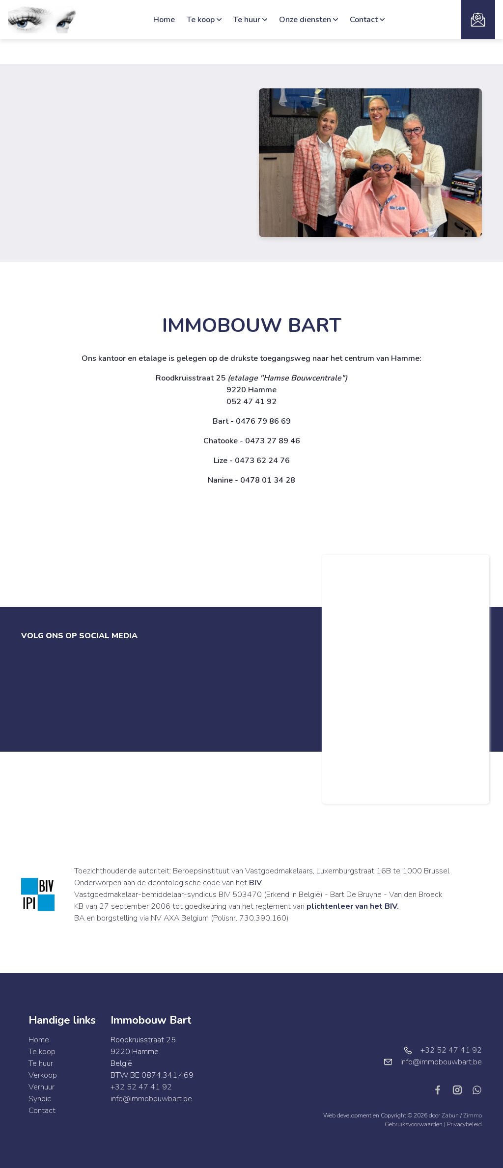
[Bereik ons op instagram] (461, 1089)
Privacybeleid (464, 1124)
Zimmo (472, 1115)
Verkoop (42, 1075)
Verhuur (41, 1087)
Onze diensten (305, 19)
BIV (255, 882)
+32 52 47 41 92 (141, 1087)
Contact (364, 19)
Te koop (201, 19)
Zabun (450, 1115)
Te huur (246, 19)
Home (164, 19)
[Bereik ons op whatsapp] (477, 1089)
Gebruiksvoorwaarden (414, 1124)
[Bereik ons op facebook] (441, 1089)
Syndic (39, 1098)
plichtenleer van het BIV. (353, 906)
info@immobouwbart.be (151, 1098)
